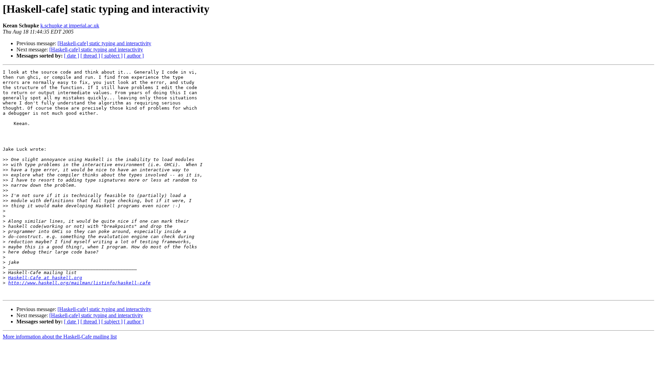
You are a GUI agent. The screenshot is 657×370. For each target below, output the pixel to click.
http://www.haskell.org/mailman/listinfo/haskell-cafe (79, 282)
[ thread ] (90, 56)
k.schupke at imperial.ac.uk (69, 25)
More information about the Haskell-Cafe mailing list (60, 337)
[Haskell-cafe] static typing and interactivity (104, 43)
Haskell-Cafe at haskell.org (45, 277)
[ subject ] (112, 56)
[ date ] (71, 56)
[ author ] (134, 56)
